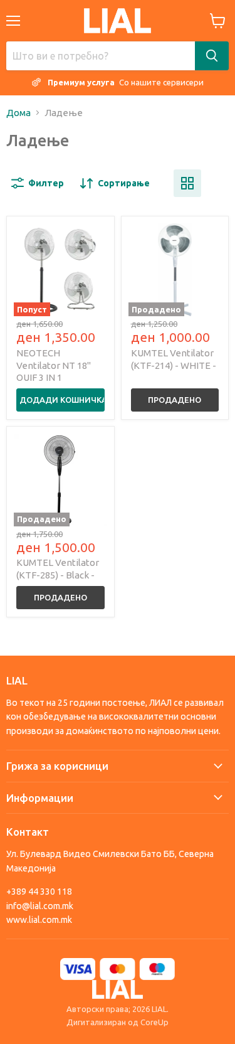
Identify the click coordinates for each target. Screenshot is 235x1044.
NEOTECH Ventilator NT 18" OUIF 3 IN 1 (53, 365)
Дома (18, 112)
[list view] (215, 183)
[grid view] (187, 183)
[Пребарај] (212, 55)
